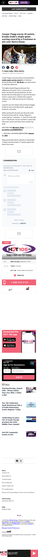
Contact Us (5, 473)
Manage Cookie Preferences (11, 528)
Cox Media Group (12, 520)
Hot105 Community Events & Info (10, 433)
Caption (31, 61)
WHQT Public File (7, 486)
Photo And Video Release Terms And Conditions (18, 492)
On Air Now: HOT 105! (19, 256)
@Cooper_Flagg (18, 127)
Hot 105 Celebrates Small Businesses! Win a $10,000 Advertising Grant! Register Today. (12, 406)
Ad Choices (16, 524)
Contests (30, 13)
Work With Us (6, 476)
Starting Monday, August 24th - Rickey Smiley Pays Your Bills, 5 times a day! (12, 391)
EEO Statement (7, 482)
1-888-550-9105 (19, 282)
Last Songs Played (7, 13)
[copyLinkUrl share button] (16, 67)
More (19, 16)
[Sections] (3, 2)
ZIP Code (6, 368)
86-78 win (20, 82)
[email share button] (12, 67)
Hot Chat (4, 16)
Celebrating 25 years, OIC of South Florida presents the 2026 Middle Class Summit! (11, 421)
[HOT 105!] (19, 2)
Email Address (16, 368)
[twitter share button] (7, 67)
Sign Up (19, 377)
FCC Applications (7, 489)
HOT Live (22, 13)
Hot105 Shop (12, 16)
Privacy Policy (16, 522)
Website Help (6, 509)
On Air (16, 13)
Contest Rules (6, 479)
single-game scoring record (12, 80)
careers (30, 524)
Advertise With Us (8, 501)
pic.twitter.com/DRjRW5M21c (12, 130)
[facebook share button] (3, 67)
